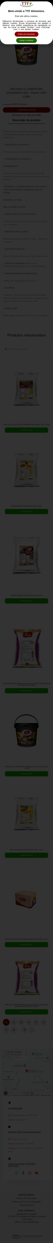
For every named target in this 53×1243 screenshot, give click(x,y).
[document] (26, 621)
